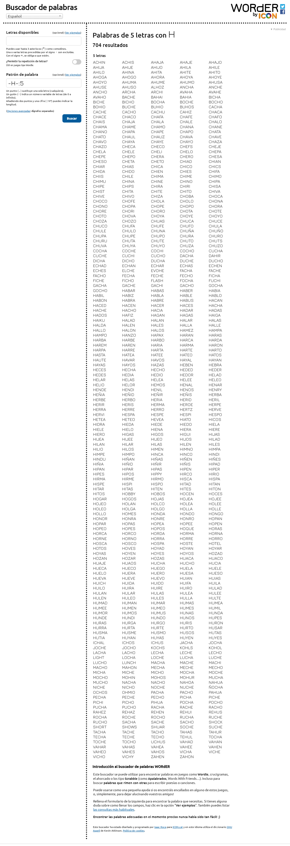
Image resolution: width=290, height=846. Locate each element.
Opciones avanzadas (18, 111)
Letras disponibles (22, 32)
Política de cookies (133, 830)
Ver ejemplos (72, 32)
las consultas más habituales (113, 809)
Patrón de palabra (22, 74)
